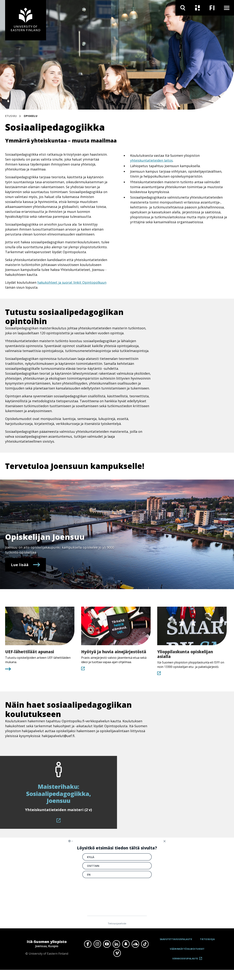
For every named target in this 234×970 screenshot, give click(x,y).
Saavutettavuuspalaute (176, 939)
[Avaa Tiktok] (145, 944)
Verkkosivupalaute (185, 960)
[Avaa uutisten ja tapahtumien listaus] (197, 8)
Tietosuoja (207, 939)
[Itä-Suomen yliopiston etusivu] (25, 20)
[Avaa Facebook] (88, 944)
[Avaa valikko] (226, 8)
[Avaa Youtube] (107, 944)
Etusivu (11, 116)
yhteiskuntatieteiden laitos (151, 160)
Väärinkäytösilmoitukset (187, 948)
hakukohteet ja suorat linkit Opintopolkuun (71, 282)
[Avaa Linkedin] (116, 944)
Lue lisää (20, 564)
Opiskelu (30, 116)
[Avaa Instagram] (97, 944)
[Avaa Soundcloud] (135, 944)
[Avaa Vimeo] (117, 953)
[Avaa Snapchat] (126, 944)
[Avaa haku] (183, 8)
